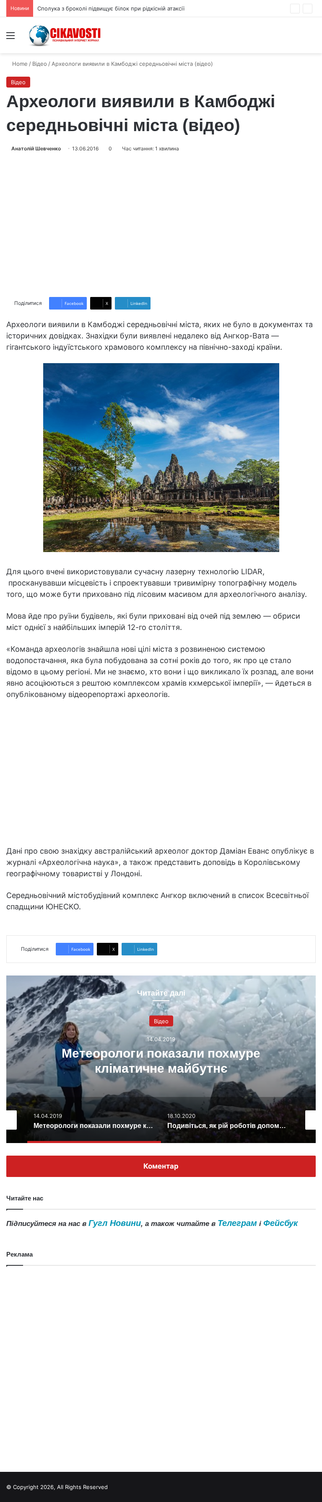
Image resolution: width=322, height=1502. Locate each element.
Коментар (161, 1166)
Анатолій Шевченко (36, 148)
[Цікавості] (65, 35)
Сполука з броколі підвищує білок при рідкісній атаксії (110, 8)
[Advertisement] (161, 225)
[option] (161, 1059)
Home (19, 63)
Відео (39, 63)
